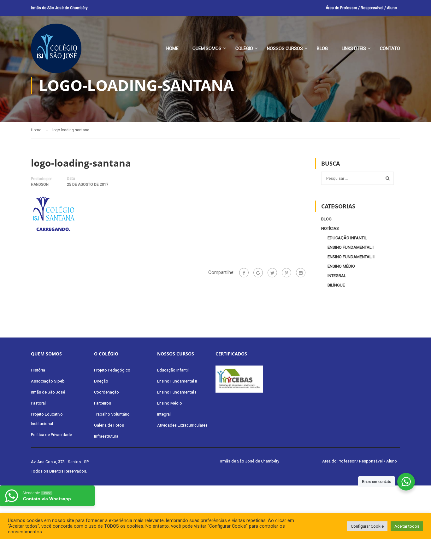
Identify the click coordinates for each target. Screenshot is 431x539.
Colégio (244, 48)
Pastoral (38, 403)
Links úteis (354, 48)
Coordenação (106, 392)
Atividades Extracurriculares (182, 425)
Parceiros (102, 403)
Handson (40, 184)
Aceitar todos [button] (406, 526)
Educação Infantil (347, 237)
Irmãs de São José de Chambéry (59, 8)
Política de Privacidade (51, 434)
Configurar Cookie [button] (367, 526)
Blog (322, 48)
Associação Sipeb (48, 381)
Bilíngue (336, 285)
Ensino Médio (341, 266)
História (38, 370)
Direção (101, 381)
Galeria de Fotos (109, 425)
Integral (337, 275)
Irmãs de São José (48, 392)
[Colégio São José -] (56, 51)
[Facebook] (244, 272)
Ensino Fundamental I (351, 247)
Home (172, 48)
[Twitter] (272, 272)
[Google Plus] (258, 272)
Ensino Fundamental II (351, 256)
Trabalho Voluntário (112, 414)
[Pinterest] (286, 272)
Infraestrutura (106, 436)
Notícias (330, 228)
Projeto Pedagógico (112, 370)
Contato (390, 48)
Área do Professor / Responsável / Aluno (361, 8)
